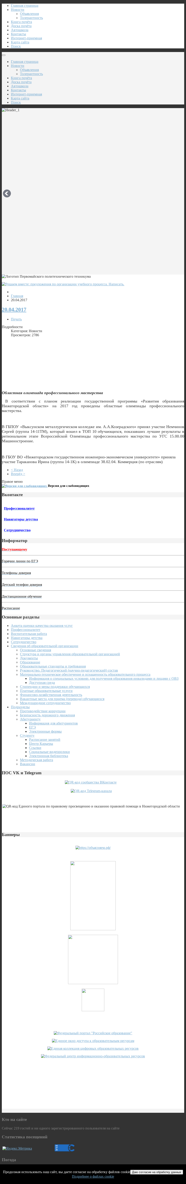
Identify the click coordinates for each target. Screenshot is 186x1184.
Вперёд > (18, 474)
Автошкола (19, 30)
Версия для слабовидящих (68, 486)
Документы (29, 658)
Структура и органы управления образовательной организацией (70, 654)
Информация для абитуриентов (53, 723)
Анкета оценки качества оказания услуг (42, 626)
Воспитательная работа (29, 634)
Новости (17, 10)
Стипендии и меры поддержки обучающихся (55, 687)
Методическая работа (36, 760)
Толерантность (31, 18)
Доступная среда (42, 682)
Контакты (18, 34)
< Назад (17, 470)
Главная (17, 296)
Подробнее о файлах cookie (93, 1176)
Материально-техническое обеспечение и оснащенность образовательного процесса (85, 674)
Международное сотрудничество (45, 703)
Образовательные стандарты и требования (53, 666)
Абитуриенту (30, 719)
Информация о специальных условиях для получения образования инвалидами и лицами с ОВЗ (104, 678)
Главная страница (24, 5)
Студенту (27, 735)
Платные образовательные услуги (46, 691)
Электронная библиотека (48, 756)
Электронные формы (45, 731)
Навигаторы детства (26, 638)
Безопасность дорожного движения (47, 715)
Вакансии (27, 764)
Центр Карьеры (41, 744)
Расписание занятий (44, 739)
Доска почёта (21, 26)
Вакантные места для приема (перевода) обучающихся (62, 699)
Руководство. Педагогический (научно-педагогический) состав (69, 670)
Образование (30, 662)
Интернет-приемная (26, 38)
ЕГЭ (32, 727)
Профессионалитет (25, 630)
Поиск (16, 46)
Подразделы (20, 707)
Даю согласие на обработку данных (156, 1172)
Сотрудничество (23, 642)
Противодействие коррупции (43, 711)
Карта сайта (20, 42)
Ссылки (35, 748)
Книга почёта (21, 22)
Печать (16, 319)
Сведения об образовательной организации (44, 646)
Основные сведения (35, 650)
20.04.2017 (14, 310)
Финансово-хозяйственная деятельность (51, 695)
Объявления (29, 14)
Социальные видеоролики (49, 752)
